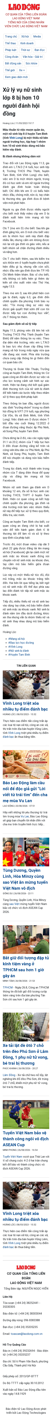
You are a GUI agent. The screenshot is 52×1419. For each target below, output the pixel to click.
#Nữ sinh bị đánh (18, 650)
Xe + (22, 70)
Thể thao (10, 43)
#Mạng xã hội (16, 638)
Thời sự (25, 50)
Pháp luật (10, 50)
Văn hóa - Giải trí (33, 56)
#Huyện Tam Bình (19, 654)
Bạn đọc (40, 50)
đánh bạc (8, 736)
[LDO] (26, 685)
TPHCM (8, 987)
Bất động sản (13, 63)
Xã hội (25, 36)
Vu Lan (25, 816)
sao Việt (14, 904)
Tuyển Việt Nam (12, 1156)
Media (37, 36)
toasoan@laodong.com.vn (26, 1333)
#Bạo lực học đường (21, 642)
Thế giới (10, 70)
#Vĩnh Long (15, 646)
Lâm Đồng (9, 1075)
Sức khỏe (31, 63)
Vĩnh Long (15, 137)
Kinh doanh (27, 43)
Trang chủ (11, 36)
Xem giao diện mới (16, 77)
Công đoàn (11, 56)
